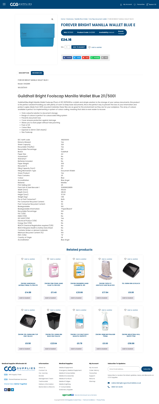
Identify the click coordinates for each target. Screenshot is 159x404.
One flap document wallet (98, 19)
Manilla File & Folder (81, 19)
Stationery (70, 19)
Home (63, 19)
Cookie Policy (77, 400)
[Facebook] (5, 389)
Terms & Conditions (89, 400)
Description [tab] (24, 73)
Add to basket (79, 47)
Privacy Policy (101, 400)
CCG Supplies (69, 400)
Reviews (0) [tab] (37, 73)
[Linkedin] (12, 389)
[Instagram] (9, 389)
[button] (52, 19)
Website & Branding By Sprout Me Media (86, 395)
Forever (121, 33)
